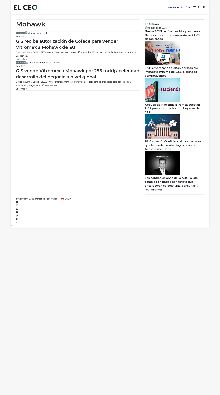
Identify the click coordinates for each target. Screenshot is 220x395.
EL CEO (67, 198)
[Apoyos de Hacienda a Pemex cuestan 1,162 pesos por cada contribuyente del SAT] (162, 101)
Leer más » (21, 59)
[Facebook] (17, 202)
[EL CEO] (25, 7)
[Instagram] (17, 215)
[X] (17, 205)
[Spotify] (17, 219)
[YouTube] (17, 212)
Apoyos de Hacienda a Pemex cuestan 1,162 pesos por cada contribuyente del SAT (172, 108)
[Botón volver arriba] (11, 226)
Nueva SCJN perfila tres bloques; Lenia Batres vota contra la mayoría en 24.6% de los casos (173, 35)
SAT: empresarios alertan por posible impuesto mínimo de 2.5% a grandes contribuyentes (171, 71)
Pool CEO (20, 36)
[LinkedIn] (17, 209)
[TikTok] (17, 222)
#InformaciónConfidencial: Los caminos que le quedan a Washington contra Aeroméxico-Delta (173, 145)
